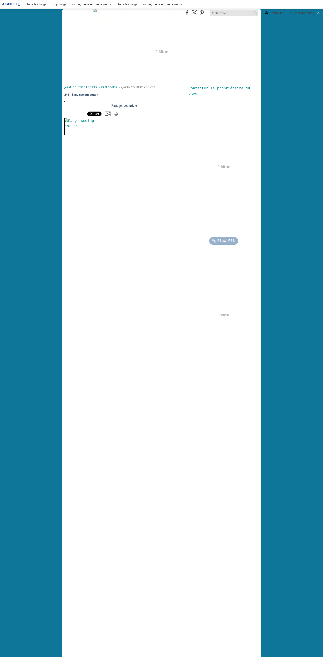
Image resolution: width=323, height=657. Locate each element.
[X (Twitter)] (194, 12)
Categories (109, 87)
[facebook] (187, 12)
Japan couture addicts (80, 87)
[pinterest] (201, 12)
